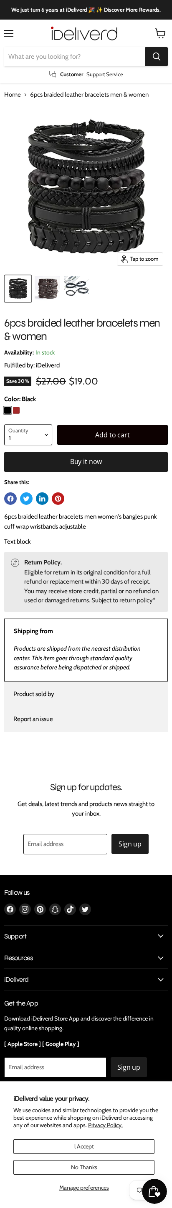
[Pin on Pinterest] (58, 498)
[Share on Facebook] (10, 498)
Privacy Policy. (105, 1125)
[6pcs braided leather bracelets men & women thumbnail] (18, 288)
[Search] (156, 56)
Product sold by (33, 694)
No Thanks (84, 1167)
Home (12, 94)
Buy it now (86, 461)
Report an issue (33, 719)
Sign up (130, 844)
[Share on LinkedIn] (42, 498)
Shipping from (33, 631)
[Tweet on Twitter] (26, 498)
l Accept (84, 1146)
